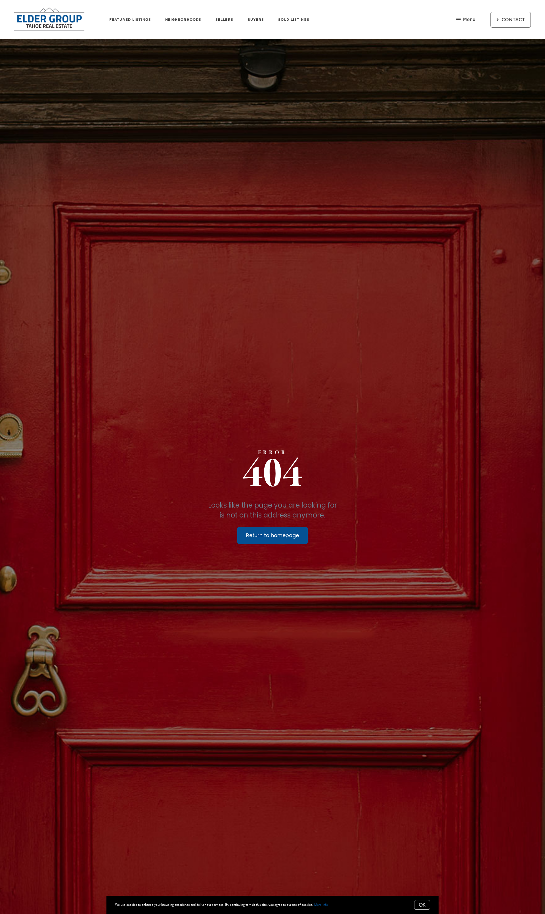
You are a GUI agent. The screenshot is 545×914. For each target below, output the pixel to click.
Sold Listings (293, 19)
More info (321, 904)
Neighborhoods (183, 19)
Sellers (224, 19)
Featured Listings (130, 19)
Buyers (256, 19)
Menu (469, 19)
